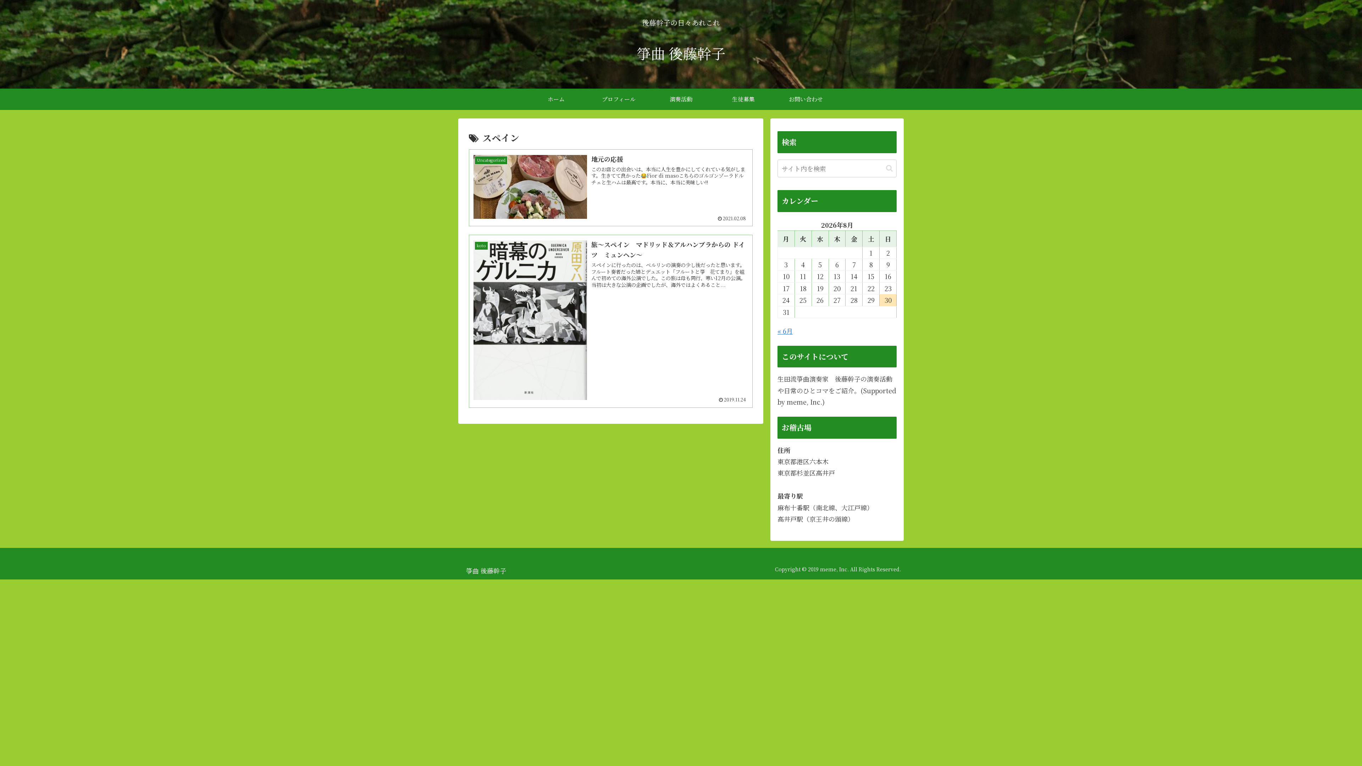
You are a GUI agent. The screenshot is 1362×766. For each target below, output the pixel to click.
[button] (889, 168)
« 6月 (785, 330)
